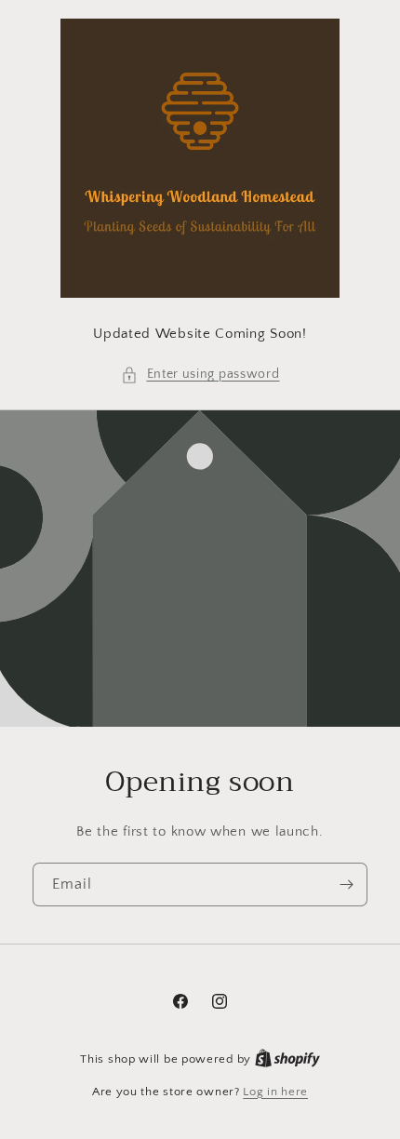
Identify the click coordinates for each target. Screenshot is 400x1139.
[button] (200, 374)
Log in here (275, 1091)
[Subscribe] (346, 884)
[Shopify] (287, 1058)
